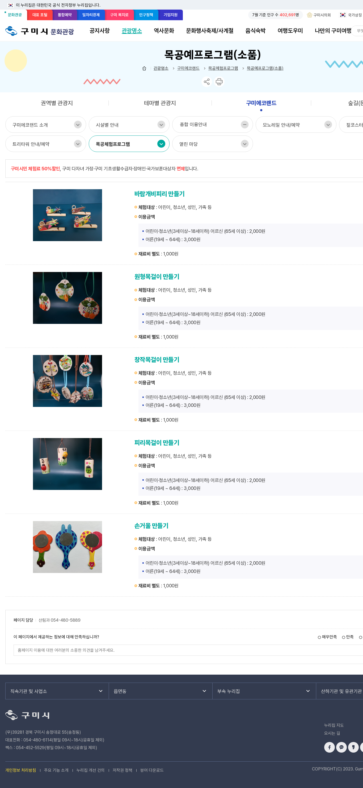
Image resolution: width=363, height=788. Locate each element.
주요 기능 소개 (56, 770)
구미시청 (26, 31)
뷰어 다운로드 (152, 770)
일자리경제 (91, 15)
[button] (100, 30)
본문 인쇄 (219, 81)
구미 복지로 (119, 15)
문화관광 (16, 16)
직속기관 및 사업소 (28, 691)
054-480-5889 (66, 620)
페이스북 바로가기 (329, 747)
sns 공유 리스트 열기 (206, 81)
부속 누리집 (228, 691)
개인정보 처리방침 (20, 770)
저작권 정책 (122, 770)
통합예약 (65, 15)
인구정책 (146, 15)
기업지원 (171, 15)
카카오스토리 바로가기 (353, 747)
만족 (350, 637)
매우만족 (329, 637)
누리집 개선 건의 (91, 770)
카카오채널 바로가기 (341, 747)
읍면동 (120, 691)
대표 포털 (39, 15)
